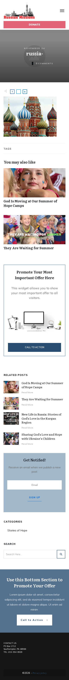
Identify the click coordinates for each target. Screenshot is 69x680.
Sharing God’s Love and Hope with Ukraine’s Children (42, 436)
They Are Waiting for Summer (34, 234)
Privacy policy (40, 672)
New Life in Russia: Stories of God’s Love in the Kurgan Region (41, 418)
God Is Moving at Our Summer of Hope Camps (34, 189)
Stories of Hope (17, 530)
